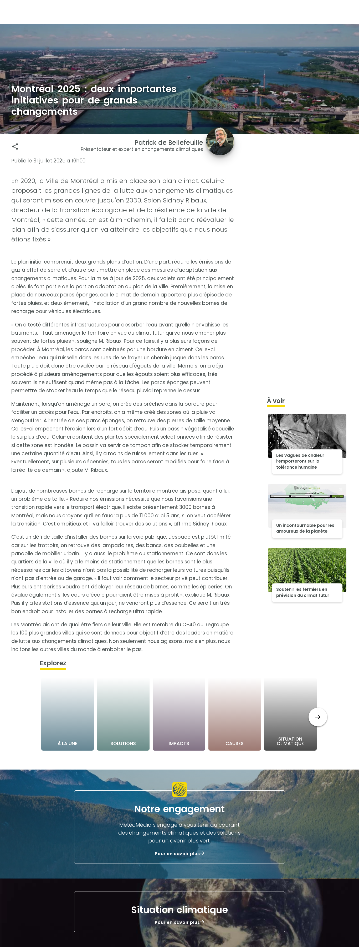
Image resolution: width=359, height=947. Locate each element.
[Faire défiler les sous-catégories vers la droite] (318, 717)
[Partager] (15, 146)
